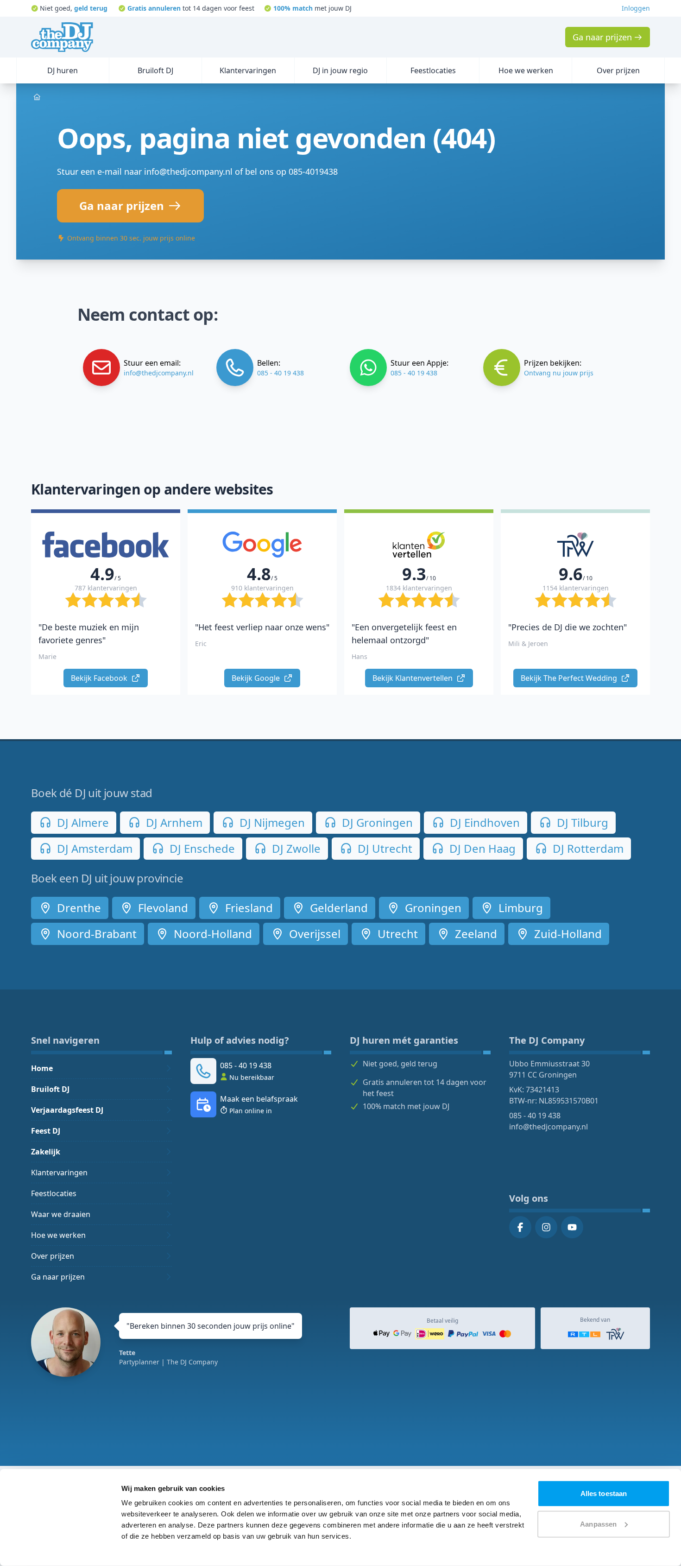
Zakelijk (45, 1152)
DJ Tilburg (581, 822)
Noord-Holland (211, 933)
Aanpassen (598, 1524)
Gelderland (337, 907)
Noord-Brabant (95, 933)
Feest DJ (45, 1131)
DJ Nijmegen (271, 822)
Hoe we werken (58, 1235)
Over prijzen (52, 1256)
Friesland (247, 907)
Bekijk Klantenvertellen (413, 678)
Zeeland (474, 933)
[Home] (62, 37)
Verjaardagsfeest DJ (67, 1110)
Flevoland (161, 907)
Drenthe (77, 907)
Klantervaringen (59, 1172)
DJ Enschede (201, 848)
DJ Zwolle (295, 848)
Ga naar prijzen (58, 1277)
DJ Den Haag (481, 848)
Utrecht (396, 933)
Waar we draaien (60, 1214)
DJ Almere (81, 822)
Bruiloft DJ (50, 1089)
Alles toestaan (603, 1493)
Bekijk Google (257, 678)
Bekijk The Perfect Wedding (570, 678)
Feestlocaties (53, 1193)
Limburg (519, 907)
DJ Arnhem (172, 822)
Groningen (431, 907)
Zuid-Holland (566, 933)
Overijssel (313, 933)
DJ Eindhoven (483, 822)
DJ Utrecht (383, 848)
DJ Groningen (376, 822)
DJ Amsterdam (93, 848)
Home (42, 1068)
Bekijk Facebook (100, 678)
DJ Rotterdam (587, 848)
